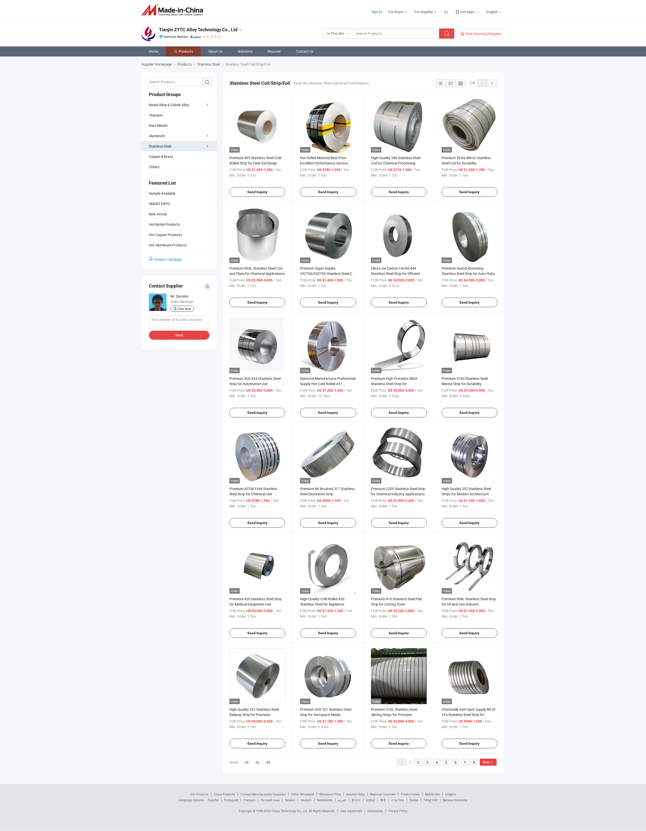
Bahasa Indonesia (455, 800)
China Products (224, 794)
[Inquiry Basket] (446, 11)
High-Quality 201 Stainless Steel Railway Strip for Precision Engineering (254, 714)
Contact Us (304, 51)
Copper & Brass (161, 156)
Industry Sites (355, 794)
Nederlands (325, 800)
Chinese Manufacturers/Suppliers (263, 794)
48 (268, 762)
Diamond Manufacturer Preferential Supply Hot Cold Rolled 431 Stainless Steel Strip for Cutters (328, 383)
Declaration (375, 811)
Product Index (410, 794)
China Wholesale (302, 794)
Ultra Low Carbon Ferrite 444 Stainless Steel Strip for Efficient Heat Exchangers (395, 273)
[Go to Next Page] (492, 83)
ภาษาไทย (397, 800)
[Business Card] (207, 286)
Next (486, 762)
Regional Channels (382, 794)
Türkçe (413, 800)
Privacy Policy (398, 811)
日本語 (370, 800)
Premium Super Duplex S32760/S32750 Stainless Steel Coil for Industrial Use (328, 273)
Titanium (156, 115)
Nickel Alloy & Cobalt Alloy (169, 104)
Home (153, 51)
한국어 (356, 800)
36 (257, 762)
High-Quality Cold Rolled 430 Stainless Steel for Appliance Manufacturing (322, 604)
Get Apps (467, 11)
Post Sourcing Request (483, 33)
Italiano (290, 800)
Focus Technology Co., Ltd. (290, 811)
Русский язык (270, 800)
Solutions (245, 51)
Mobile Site (432, 794)
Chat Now (184, 309)
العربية (342, 800)
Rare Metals (158, 125)
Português (231, 800)
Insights (450, 794)
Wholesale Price (330, 794)
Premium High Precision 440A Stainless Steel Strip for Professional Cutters (394, 383)
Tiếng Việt (430, 800)
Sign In (376, 11)
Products (186, 51)
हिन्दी (383, 800)
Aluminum (157, 135)
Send (179, 335)
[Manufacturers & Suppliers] (173, 10)
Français (249, 800)
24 (247, 762)
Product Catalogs (168, 259)
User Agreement (351, 811)
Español (213, 800)
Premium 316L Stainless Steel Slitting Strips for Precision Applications (394, 714)
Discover (274, 51)
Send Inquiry (257, 192)
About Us (215, 51)
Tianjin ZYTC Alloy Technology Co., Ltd (198, 29)
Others (154, 166)
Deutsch (306, 800)
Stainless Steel (160, 146)
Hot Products (199, 794)
